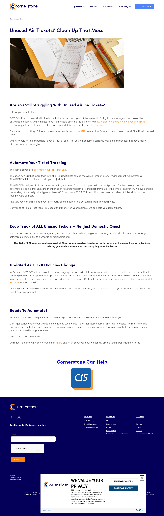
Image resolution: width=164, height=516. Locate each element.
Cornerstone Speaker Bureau (117, 434)
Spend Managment (91, 427)
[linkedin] (19, 417)
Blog (108, 421)
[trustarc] (139, 510)
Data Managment (90, 421)
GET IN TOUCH (144, 6)
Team (138, 421)
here (59, 342)
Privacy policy (35, 493)
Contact (139, 427)
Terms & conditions (27, 493)
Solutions (93, 6)
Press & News (111, 424)
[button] (142, 478)
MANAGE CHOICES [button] (123, 481)
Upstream (77, 6)
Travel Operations (90, 424)
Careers (139, 424)
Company (123, 6)
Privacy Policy (47, 510)
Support (139, 430)
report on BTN (77, 131)
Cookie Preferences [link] (150, 493)
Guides (108, 427)
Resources (108, 6)
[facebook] (12, 417)
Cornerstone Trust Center (145, 434)
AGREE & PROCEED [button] (123, 488)
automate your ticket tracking (50, 169)
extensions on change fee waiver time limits (121, 121)
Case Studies (111, 430)
